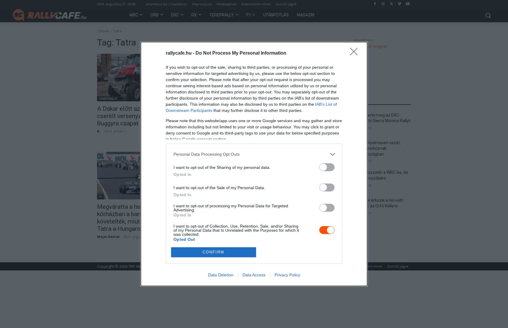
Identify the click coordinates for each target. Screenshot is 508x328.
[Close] (355, 53)
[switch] (327, 167)
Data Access (254, 275)
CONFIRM (213, 252)
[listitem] (254, 154)
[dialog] (254, 164)
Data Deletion (220, 275)
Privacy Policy (287, 275)
